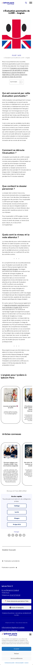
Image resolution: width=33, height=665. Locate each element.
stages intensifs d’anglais (10, 269)
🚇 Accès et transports (16, 608)
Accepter (16, 649)
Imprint (26, 662)
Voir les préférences (17, 658)
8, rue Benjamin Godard (10, 590)
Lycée (19, 55)
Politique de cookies (9, 662)
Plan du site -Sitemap (9, 630)
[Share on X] (16, 535)
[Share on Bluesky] (24, 535)
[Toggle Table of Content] (20, 82)
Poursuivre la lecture (11, 482)
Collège (17, 506)
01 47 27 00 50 (15, 595)
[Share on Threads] (20, 535)
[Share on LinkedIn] (12, 535)
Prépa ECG (17, 524)
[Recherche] (26, 2)
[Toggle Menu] (30, 2)
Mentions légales (19, 662)
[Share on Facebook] (9, 535)
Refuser (16, 653)
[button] (30, 634)
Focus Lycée (12, 550)
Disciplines (5, 550)
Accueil (14, 55)
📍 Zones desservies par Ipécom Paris (16, 601)
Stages (16, 518)
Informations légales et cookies (13, 627)
